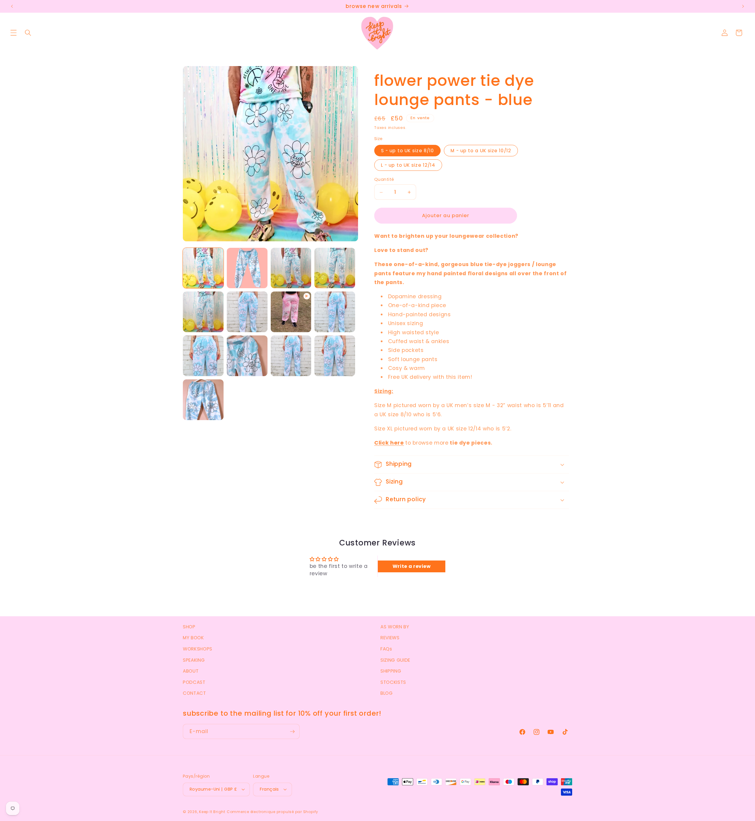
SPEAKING (194, 660)
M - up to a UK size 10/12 (481, 151)
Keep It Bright (212, 811)
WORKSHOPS (197, 649)
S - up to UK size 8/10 (407, 151)
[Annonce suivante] (742, 6)
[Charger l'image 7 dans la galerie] (334, 311)
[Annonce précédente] (12, 6)
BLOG (386, 693)
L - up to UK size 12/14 (408, 165)
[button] (13, 33)
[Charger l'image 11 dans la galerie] (334, 355)
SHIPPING (390, 671)
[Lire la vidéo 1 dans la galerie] (291, 311)
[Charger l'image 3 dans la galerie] (291, 268)
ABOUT (190, 671)
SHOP (189, 627)
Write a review (412, 566)
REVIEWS (390, 638)
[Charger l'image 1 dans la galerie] (203, 268)
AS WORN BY (394, 627)
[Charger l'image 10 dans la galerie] (291, 355)
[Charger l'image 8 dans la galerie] (203, 355)
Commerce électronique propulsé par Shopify (272, 811)
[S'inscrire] (292, 731)
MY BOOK (193, 638)
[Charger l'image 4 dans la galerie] (334, 268)
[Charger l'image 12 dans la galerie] (203, 399)
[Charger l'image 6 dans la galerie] (247, 311)
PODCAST (194, 682)
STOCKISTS (393, 682)
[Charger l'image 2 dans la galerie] (247, 268)
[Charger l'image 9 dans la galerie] (247, 355)
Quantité (384, 180)
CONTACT (194, 693)
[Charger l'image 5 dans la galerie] (203, 311)
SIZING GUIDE (395, 660)
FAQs (386, 649)
